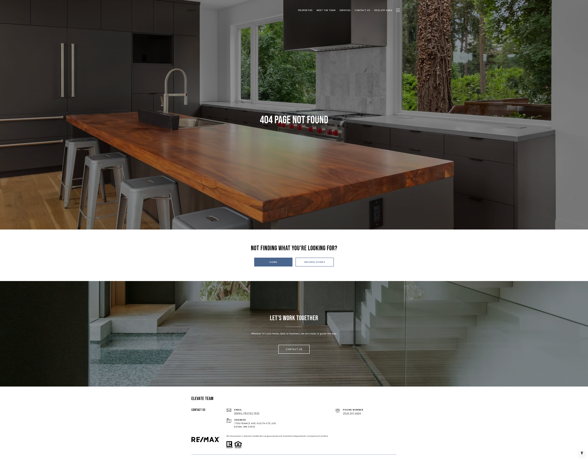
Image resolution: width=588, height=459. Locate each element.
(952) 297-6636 (352, 413)
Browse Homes (314, 262)
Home (273, 262)
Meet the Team (326, 10)
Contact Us (294, 349)
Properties (305, 10)
